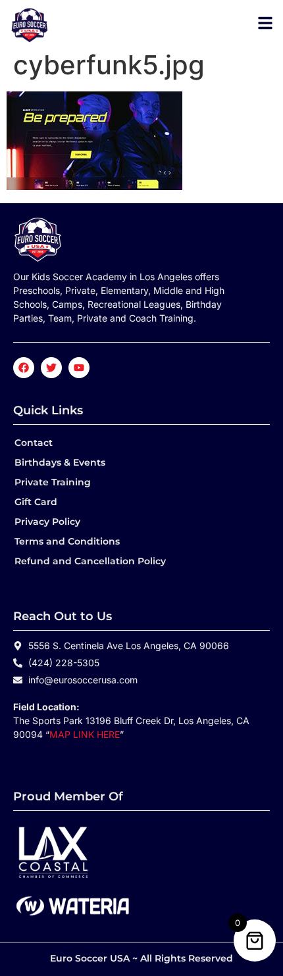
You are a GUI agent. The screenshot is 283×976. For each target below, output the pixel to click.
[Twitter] (51, 367)
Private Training (52, 482)
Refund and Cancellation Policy (90, 561)
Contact (33, 443)
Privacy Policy (47, 521)
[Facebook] (23, 367)
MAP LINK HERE (84, 734)
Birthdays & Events (59, 462)
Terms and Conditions (67, 541)
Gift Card (35, 502)
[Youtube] (79, 367)
